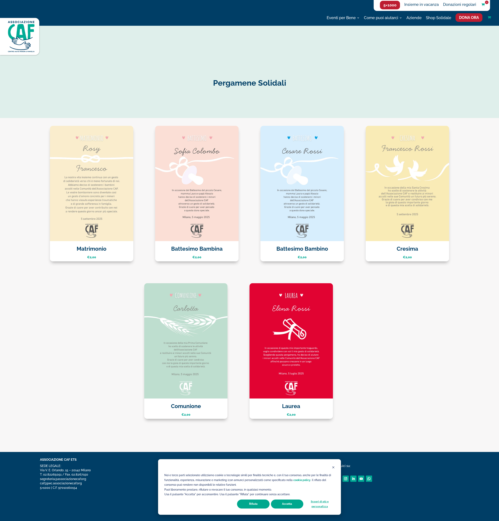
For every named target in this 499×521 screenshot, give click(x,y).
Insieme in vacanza (421, 5)
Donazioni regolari (459, 5)
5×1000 (389, 5)
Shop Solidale (438, 18)
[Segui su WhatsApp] (369, 479)
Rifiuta (253, 503)
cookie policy (302, 480)
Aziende (414, 18)
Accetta (287, 503)
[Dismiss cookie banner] (333, 467)
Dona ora (469, 17)
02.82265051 (52, 474)
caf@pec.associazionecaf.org (61, 483)
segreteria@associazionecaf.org (63, 479)
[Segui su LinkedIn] (353, 479)
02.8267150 (79, 474)
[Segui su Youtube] (361, 479)
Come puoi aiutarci (381, 18)
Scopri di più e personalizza (320, 504)
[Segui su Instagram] (345, 479)
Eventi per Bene (341, 18)
